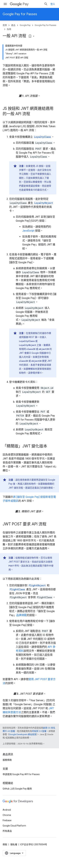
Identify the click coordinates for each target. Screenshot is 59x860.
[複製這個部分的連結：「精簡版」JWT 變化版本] (50, 446)
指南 (9, 29)
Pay (26, 4)
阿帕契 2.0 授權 (39, 731)
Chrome (7, 815)
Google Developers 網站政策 (22, 734)
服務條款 (7, 760)
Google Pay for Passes (20, 14)
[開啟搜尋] (46, 4)
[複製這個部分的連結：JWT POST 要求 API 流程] (49, 524)
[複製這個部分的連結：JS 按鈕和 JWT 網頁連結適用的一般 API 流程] (33, 114)
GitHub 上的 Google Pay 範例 (17, 788)
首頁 (5, 25)
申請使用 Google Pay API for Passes (21, 774)
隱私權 (13, 844)
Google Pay (25, 25)
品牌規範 (21, 615)
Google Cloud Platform (14, 825)
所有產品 (7, 831)
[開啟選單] (5, 4)
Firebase (7, 820)
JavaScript (28, 230)
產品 (13, 25)
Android (7, 809)
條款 (5, 844)
